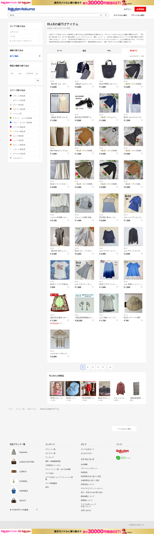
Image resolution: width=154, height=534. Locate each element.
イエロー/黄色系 (19, 131)
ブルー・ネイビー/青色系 (22, 122)
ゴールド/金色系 (19, 153)
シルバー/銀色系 (19, 149)
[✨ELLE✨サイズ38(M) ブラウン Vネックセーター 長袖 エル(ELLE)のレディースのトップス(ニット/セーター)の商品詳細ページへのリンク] (84, 136)
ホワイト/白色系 (19, 100)
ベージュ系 (17, 113)
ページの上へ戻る (124, 429)
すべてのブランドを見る (19, 509)
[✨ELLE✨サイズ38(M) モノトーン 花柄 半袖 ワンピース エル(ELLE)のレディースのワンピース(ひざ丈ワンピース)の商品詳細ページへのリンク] (133, 136)
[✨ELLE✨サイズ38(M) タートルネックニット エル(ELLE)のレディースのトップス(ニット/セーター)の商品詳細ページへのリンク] (109, 169)
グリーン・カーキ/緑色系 (22, 118)
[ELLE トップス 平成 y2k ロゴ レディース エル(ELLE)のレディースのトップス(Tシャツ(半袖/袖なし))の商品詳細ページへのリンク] (60, 270)
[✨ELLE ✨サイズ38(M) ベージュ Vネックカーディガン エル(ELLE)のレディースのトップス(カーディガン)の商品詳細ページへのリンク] (133, 169)
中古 (109, 50)
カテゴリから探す (120, 15)
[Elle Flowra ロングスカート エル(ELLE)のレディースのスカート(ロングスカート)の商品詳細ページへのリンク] (60, 136)
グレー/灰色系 (18, 104)
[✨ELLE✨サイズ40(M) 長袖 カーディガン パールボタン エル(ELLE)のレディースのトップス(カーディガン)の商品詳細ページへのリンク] (109, 136)
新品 (84, 50)
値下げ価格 (14, 56)
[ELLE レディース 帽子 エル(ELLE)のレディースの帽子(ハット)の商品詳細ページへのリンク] (133, 303)
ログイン (128, 9)
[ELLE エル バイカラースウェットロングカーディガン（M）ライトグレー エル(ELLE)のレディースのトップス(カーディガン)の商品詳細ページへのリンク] (84, 236)
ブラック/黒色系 (19, 96)
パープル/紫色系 (19, 127)
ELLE (52, 81)
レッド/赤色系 (18, 140)
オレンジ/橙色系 (19, 144)
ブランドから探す (138, 15)
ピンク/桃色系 (18, 136)
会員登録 (140, 9)
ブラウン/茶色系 (19, 109)
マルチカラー (18, 158)
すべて (59, 50)
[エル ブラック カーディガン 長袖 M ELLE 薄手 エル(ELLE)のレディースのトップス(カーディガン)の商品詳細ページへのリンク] (133, 236)
